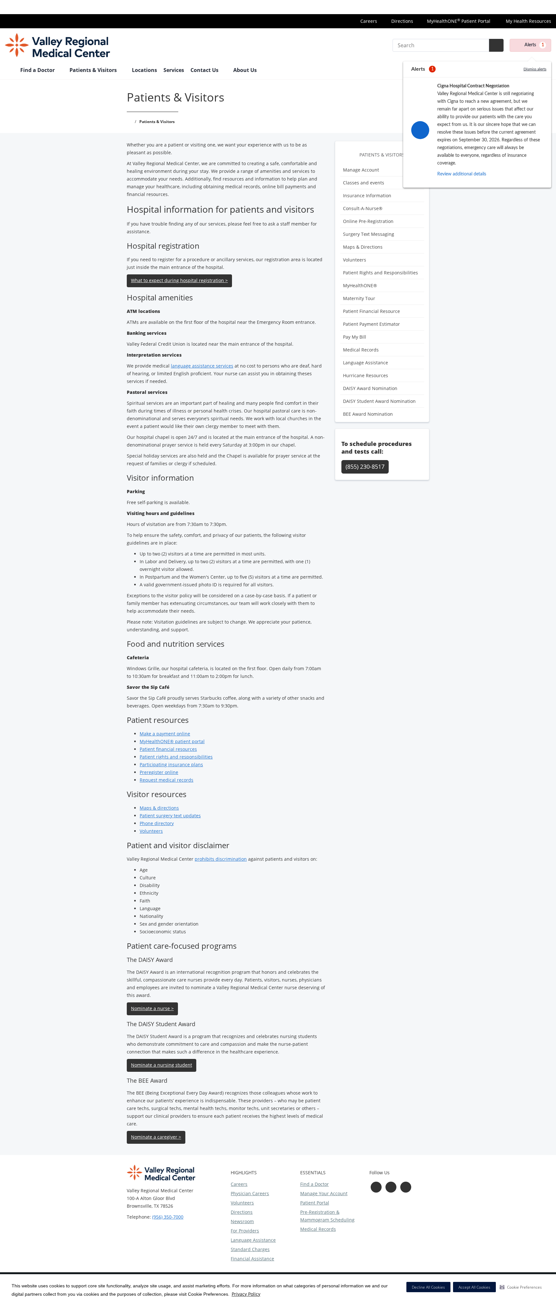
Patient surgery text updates (170, 816)
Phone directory (157, 823)
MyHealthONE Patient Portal (458, 21)
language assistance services (202, 366)
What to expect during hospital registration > (179, 280)
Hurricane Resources (365, 375)
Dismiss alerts (535, 69)
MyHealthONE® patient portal (172, 741)
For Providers (245, 1231)
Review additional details (461, 174)
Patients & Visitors (382, 155)
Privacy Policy (246, 1294)
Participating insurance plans (171, 764)
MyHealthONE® (360, 285)
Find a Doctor (314, 1184)
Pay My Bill (354, 337)
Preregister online (159, 772)
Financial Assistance (252, 1259)
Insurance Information (527, 7)
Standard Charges (250, 1249)
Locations (144, 70)
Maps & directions (159, 808)
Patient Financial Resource (371, 311)
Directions (402, 21)
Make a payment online (165, 734)
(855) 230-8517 (365, 466)
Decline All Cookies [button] (428, 1287)
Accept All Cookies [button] (474, 1287)
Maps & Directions (363, 247)
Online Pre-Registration (368, 221)
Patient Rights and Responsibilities (380, 273)
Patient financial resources (168, 749)
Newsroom (242, 1221)
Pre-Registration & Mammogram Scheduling (327, 1216)
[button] (520, 1287)
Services (173, 70)
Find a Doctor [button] (38, 70)
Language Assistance (365, 363)
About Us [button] (245, 70)
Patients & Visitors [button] (94, 70)
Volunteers (354, 260)
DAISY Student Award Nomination (379, 401)
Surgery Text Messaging (368, 234)
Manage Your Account (324, 1193)
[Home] (9, 70)
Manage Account (361, 170)
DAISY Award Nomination (370, 388)
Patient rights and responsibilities (176, 757)
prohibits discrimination (221, 859)
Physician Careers (250, 1193)
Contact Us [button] (205, 70)
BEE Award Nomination (368, 414)
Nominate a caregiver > (156, 1137)
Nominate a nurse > (152, 1008)
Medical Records (361, 350)
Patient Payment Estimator (371, 324)
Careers (368, 21)
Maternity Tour (359, 298)
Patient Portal (314, 1203)
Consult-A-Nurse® (363, 208)
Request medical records (166, 780)
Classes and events (363, 183)
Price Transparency (474, 7)
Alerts (534, 45)
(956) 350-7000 (167, 1217)
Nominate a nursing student (161, 1065)
